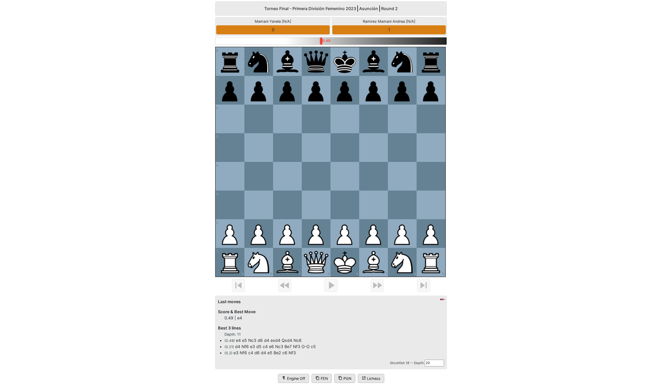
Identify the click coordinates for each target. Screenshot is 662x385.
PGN (344, 378)
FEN (321, 378)
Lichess (371, 378)
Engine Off (293, 378)
